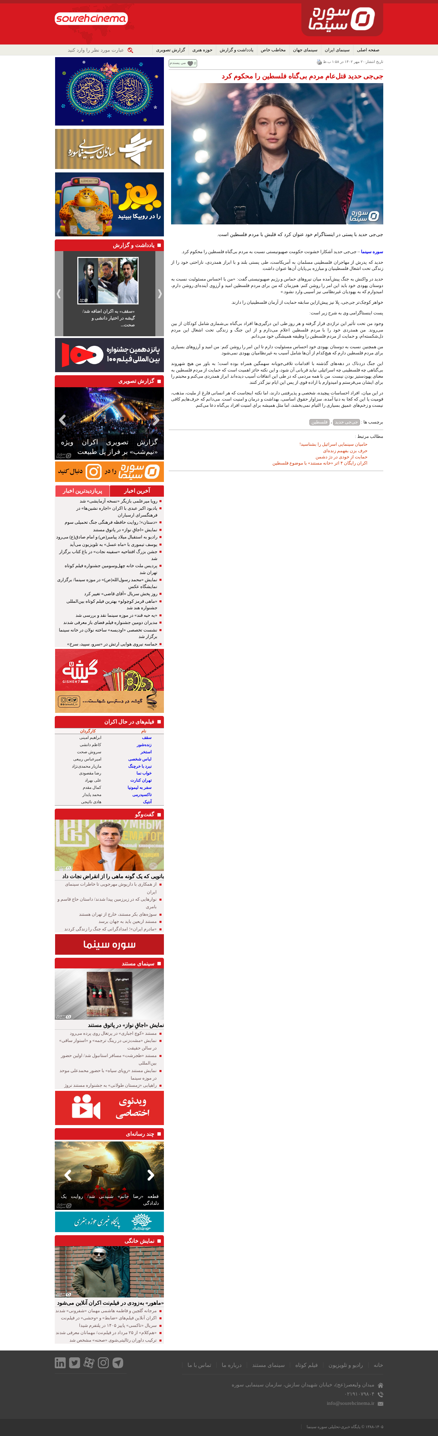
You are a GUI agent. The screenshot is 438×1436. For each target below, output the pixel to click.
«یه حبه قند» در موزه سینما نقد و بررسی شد (116, 615)
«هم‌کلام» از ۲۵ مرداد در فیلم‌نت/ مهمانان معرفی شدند (106, 1332)
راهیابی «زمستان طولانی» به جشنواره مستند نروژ (110, 1085)
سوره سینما (372, 251)
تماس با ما (199, 1365)
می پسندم (178, 63)
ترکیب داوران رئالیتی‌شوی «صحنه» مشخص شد (113, 1340)
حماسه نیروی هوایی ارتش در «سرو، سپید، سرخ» (112, 644)
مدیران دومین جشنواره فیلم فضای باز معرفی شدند (110, 622)
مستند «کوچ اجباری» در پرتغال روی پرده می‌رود (113, 1033)
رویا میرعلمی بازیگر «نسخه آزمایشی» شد (118, 501)
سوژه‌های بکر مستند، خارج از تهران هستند (118, 914)
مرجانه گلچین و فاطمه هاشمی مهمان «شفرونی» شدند (106, 1310)
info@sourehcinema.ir (350, 1403)
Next (157, 419)
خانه (378, 1365)
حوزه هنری (202, 49)
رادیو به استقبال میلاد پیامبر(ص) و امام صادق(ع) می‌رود (106, 536)
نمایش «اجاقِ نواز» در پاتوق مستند (125, 529)
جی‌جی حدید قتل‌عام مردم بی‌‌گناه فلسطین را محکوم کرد (302, 76)
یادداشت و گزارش (237, 49)
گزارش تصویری (170, 49)
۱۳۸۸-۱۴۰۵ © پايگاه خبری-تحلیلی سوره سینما (345, 1426)
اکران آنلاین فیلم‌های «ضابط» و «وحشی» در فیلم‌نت (109, 1317)
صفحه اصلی (368, 49)
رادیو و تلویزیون (345, 1365)
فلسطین (319, 422)
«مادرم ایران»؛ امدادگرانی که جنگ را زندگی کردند (110, 928)
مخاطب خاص (273, 49)
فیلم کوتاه (306, 1365)
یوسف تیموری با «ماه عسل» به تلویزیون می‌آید (113, 544)
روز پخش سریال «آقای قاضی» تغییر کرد (120, 593)
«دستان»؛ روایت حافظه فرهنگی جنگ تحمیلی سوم (111, 522)
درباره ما (232, 1365)
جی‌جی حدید (346, 422)
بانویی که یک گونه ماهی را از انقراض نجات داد (113, 876)
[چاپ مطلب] (319, 62)
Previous (61, 419)
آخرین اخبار (137, 491)
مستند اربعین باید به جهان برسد (128, 921)
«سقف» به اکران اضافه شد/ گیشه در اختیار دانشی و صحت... (108, 318)
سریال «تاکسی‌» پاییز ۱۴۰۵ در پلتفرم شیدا (118, 1325)
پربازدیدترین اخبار (82, 491)
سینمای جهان (305, 49)
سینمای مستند (268, 1365)
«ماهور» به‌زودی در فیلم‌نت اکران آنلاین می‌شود (110, 1303)
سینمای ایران (337, 49)
